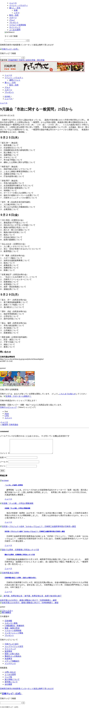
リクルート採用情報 (13, 630)
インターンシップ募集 (14, 633)
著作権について (11, 682)
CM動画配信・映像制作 (14, 626)
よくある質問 (10, 675)
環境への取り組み (12, 654)
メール (4, 462)
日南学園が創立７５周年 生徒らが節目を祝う (20, 578)
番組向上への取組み (13, 656)
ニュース (8, 75)
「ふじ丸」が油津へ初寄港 (14, 485)
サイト (3, 466)
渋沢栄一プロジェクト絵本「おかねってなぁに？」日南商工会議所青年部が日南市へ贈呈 (35, 531)
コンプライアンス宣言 (14, 646)
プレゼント (9, 92)
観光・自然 (14, 85)
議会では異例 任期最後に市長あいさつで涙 (20, 554)
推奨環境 (8, 651)
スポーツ (8, 90)
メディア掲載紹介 (12, 661)
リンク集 (8, 677)
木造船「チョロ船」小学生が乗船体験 (17, 508)
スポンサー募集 (11, 623)
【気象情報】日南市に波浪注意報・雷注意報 (25, 60)
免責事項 (8, 659)
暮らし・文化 (10, 83)
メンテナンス (10, 663)
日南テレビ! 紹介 (12, 644)
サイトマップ (10, 649)
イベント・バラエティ (14, 78)
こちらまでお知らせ (67, 394)
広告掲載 (8, 621)
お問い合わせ (10, 672)
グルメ (7, 87)
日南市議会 (13, 425)
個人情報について (12, 679)
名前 (3, 457)
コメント (5, 453)
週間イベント (14, 80)
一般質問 (4, 425)
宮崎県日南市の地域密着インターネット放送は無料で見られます (27, 689)
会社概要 (8, 684)
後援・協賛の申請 (12, 628)
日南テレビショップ (8, 407)
